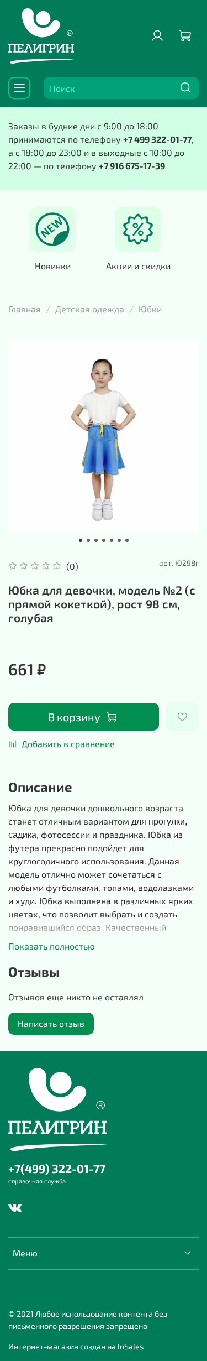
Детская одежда (89, 309)
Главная (24, 309)
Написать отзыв (51, 1023)
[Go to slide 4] (103, 540)
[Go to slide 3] (96, 540)
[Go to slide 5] (111, 540)
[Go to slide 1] (80, 540)
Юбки (150, 309)
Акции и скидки (138, 266)
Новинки (53, 266)
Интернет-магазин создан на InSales (76, 1346)
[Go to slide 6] (119, 540)
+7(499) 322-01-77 (56, 1168)
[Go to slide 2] (88, 540)
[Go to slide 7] (127, 540)
